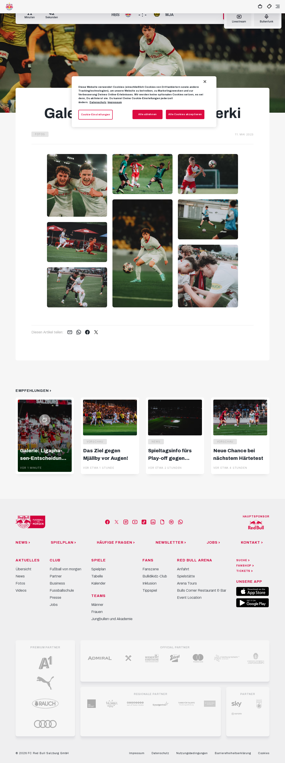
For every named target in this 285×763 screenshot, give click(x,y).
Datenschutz (98, 102)
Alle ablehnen (147, 114)
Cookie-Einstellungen (95, 114)
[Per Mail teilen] (70, 332)
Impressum (115, 102)
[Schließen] (205, 81)
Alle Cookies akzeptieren (185, 114)
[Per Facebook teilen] (87, 332)
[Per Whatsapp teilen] (78, 332)
